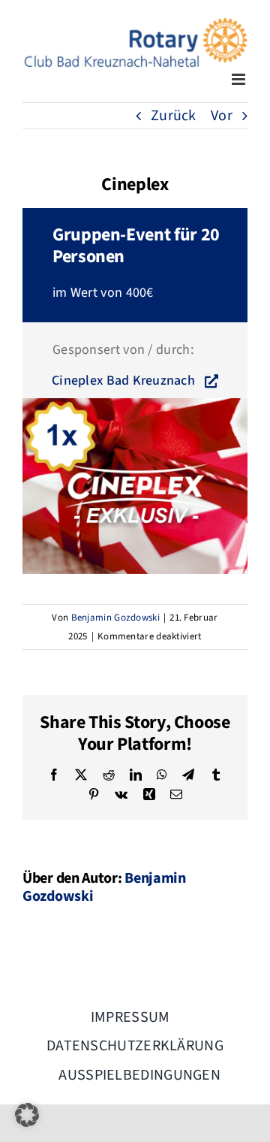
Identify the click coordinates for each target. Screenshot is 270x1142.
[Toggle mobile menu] (240, 79)
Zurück (173, 115)
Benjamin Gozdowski (115, 617)
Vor (221, 115)
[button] (27, 1115)
